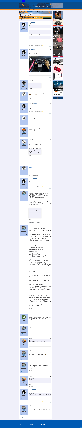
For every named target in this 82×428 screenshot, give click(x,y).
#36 (50, 350)
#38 (50, 376)
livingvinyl (30, 167)
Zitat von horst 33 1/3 (32, 25)
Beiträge (21, 30)
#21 (50, 22)
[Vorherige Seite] (19, 19)
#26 (50, 115)
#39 (50, 389)
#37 (50, 362)
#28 (50, 139)
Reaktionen (22, 29)
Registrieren (58, 0)
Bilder (21, 58)
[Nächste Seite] (24, 19)
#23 (50, 80)
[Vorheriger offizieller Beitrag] (49, 46)
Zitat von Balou (32, 340)
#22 (50, 49)
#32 (50, 225)
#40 (50, 405)
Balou (35, 222)
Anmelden (55, 0)
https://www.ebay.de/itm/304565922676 (33, 94)
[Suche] (62, 1)
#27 (50, 127)
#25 (50, 103)
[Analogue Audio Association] (41, 5)
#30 (50, 178)
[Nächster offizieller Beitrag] (50, 46)
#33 (50, 314)
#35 (50, 338)
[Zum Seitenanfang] (81, 427)
